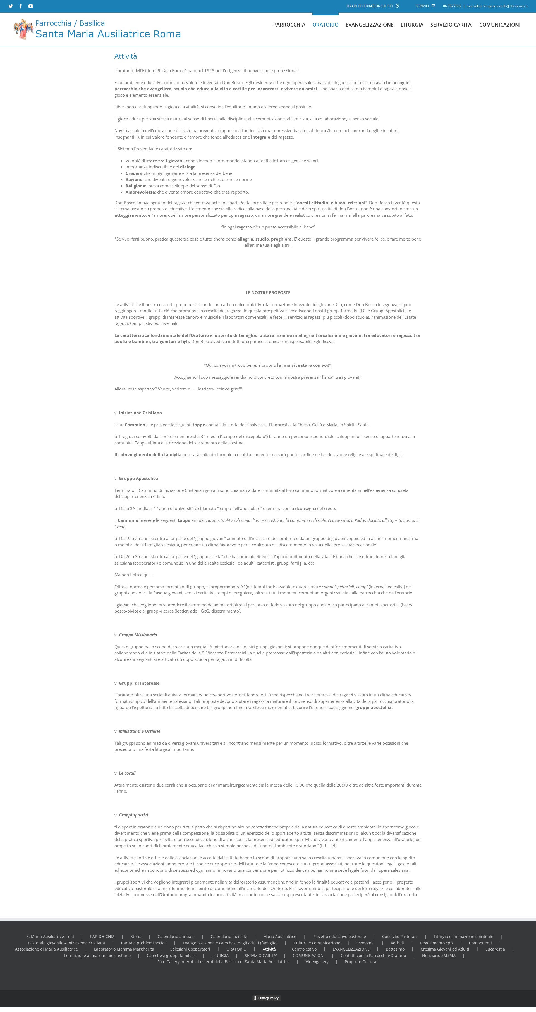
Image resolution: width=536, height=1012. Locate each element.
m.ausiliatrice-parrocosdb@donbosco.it (497, 6)
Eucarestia (495, 949)
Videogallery (317, 961)
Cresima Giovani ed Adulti (445, 949)
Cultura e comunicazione (317, 943)
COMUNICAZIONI (309, 955)
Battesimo (395, 949)
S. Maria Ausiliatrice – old (50, 936)
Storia (136, 936)
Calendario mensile (229, 936)
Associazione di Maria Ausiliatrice (46, 949)
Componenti (480, 943)
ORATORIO (236, 949)
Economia (365, 943)
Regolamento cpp (436, 943)
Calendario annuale (176, 936)
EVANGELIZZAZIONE (351, 949)
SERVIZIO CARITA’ (261, 955)
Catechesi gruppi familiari (171, 955)
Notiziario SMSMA (439, 955)
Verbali (397, 943)
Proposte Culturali (362, 961)
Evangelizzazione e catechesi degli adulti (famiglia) (230, 943)
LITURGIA (220, 955)
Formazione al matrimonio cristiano (97, 955)
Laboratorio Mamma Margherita (124, 949)
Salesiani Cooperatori (190, 949)
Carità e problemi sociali (144, 943)
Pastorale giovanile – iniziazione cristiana (66, 943)
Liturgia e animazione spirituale (463, 936)
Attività (269, 949)
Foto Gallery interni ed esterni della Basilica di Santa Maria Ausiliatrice (223, 961)
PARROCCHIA (102, 936)
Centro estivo (304, 949)
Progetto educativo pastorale (339, 936)
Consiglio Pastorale (400, 936)
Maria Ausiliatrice (279, 936)
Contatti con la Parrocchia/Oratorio (373, 955)
